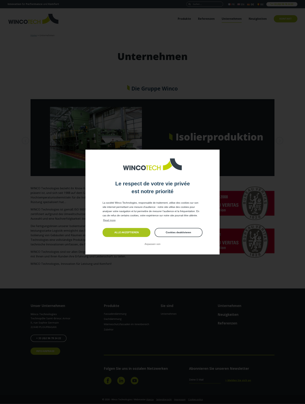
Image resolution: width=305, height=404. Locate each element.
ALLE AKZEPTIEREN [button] (126, 232)
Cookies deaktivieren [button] (178, 232)
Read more (109, 220)
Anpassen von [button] (152, 244)
